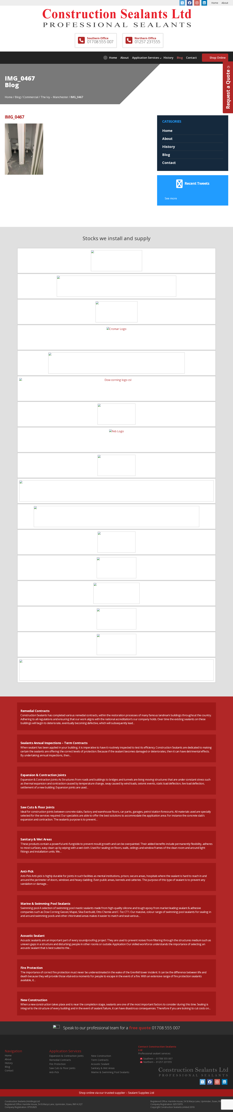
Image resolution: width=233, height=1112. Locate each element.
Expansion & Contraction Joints (43, 775)
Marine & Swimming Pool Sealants (45, 904)
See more (171, 198)
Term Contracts (99, 1060)
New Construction (33, 1000)
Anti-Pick (27, 871)
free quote (140, 1027)
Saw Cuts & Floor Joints (37, 807)
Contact (191, 58)
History (168, 58)
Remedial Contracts (34, 711)
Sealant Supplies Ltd (141, 1093)
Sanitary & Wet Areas (36, 839)
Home (214, 2)
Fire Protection (31, 968)
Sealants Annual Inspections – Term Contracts (53, 743)
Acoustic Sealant (32, 936)
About (225, 2)
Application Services (145, 58)
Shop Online (218, 58)
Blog (180, 58)
